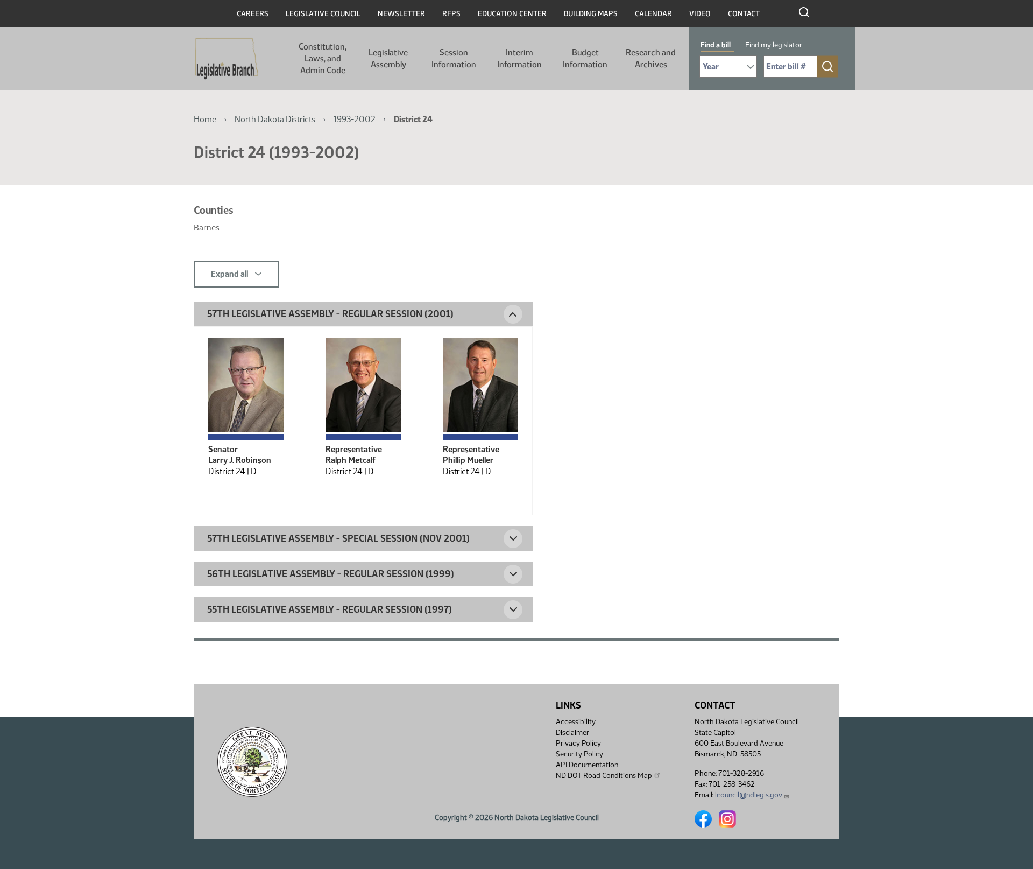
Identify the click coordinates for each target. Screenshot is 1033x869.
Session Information (453, 58)
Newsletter (401, 13)
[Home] (227, 58)
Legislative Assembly (388, 58)
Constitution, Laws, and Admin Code (322, 58)
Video (700, 13)
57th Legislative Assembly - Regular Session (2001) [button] (330, 314)
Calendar (653, 13)
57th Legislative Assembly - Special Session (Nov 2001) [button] (338, 538)
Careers (252, 13)
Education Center (512, 13)
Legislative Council (323, 13)
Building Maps (591, 13)
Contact (744, 13)
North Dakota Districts (275, 119)
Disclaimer (572, 732)
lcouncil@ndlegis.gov (748, 795)
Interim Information (519, 58)
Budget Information (585, 58)
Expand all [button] (230, 274)
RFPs (451, 13)
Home (205, 119)
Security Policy (579, 754)
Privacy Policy (578, 743)
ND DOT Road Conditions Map (604, 775)
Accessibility (576, 721)
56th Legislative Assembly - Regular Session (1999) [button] (330, 574)
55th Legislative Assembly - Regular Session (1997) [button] (329, 609)
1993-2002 (355, 119)
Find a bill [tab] (716, 45)
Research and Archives (651, 58)
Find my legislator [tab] (773, 45)
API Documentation (587, 764)
